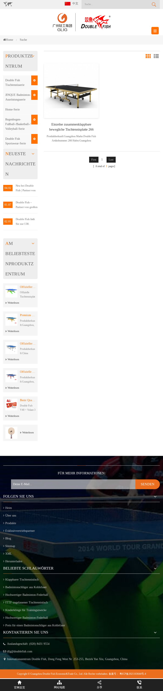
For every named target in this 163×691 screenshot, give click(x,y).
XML (8, 553)
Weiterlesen (13, 302)
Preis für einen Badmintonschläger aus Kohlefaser (35, 625)
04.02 (7, 188)
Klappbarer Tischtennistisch (22, 579)
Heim (8, 508)
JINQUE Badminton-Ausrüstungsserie (18, 97)
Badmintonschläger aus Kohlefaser (26, 587)
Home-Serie (12, 109)
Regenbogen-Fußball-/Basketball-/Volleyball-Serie (18, 124)
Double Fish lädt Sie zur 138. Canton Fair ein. (25, 222)
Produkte (10, 523)
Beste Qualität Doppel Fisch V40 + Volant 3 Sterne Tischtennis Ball (27, 400)
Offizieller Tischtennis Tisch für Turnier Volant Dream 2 (27, 287)
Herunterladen (13, 561)
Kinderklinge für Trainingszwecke (25, 610)
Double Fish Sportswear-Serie (15, 141)
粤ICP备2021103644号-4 (132, 673)
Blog (8, 538)
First (93, 159)
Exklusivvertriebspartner (20, 530)
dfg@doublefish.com (19, 651)
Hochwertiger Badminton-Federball (26, 594)
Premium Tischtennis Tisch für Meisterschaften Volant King (27, 315)
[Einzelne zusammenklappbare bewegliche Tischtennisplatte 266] (71, 90)
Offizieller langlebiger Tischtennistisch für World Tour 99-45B (27, 343)
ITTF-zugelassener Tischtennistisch (26, 602)
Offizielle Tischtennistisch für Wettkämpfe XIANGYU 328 (27, 371)
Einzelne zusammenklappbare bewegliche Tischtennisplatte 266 (71, 127)
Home (9, 39)
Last (111, 159)
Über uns (10, 515)
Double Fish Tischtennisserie (14, 83)
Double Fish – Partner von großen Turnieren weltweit (27, 205)
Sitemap (10, 546)
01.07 (7, 204)
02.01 (7, 221)
